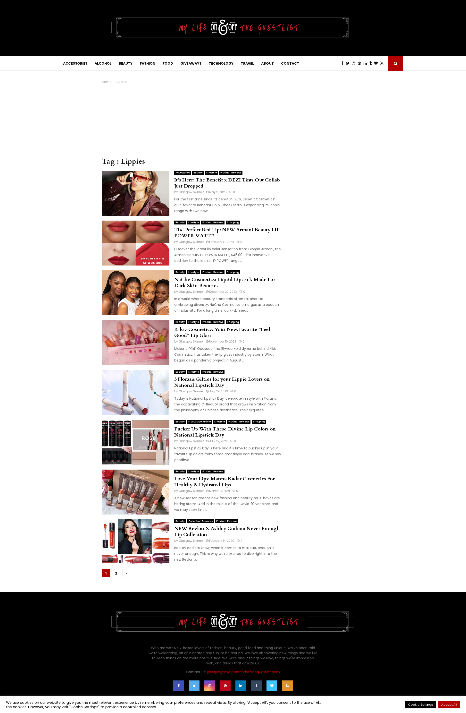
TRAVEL (247, 63)
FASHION (147, 63)
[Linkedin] (366, 63)
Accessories (182, 172)
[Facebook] (343, 63)
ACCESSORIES (75, 63)
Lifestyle (211, 172)
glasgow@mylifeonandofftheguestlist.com (243, 672)
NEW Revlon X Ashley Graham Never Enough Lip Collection (227, 531)
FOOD (168, 63)
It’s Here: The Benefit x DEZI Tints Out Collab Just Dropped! (227, 183)
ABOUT (267, 63)
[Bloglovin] (377, 63)
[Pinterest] (361, 63)
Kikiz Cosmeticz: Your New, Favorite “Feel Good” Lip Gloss (222, 332)
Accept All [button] (449, 704)
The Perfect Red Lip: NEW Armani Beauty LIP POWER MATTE (227, 232)
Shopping (233, 222)
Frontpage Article (199, 421)
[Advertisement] (192, 121)
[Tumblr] (371, 63)
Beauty (198, 172)
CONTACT (290, 63)
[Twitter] (349, 63)
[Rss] (383, 63)
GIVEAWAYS (190, 63)
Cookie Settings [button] (420, 704)
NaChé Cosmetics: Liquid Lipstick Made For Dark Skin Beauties (224, 282)
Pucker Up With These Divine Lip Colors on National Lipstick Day (225, 432)
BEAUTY (126, 63)
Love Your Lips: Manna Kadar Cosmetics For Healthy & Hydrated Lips (224, 481)
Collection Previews (200, 521)
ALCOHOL (103, 63)
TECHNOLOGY (221, 63)
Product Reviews (230, 172)
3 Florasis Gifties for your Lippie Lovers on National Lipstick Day (222, 382)
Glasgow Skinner (191, 192)
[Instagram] (355, 63)
